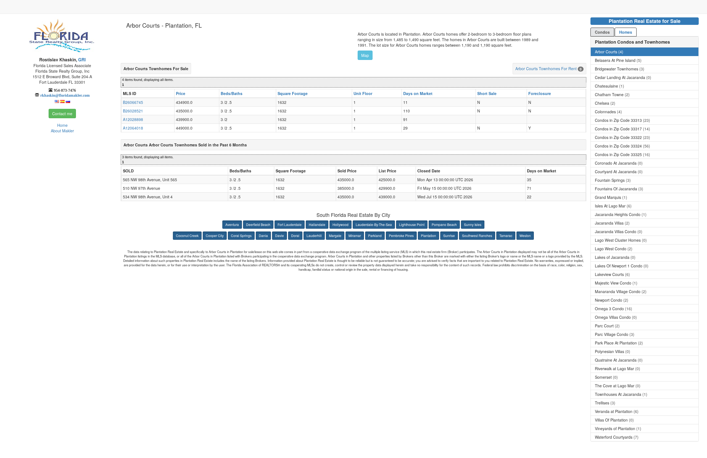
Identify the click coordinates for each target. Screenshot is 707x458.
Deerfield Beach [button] (258, 224)
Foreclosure (539, 93)
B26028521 (133, 111)
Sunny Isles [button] (472, 224)
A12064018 (133, 128)
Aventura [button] (232, 224)
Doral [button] (295, 235)
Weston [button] (525, 235)
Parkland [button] (375, 235)
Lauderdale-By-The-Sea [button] (374, 224)
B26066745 (133, 102)
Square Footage (293, 93)
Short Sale (487, 93)
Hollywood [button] (341, 224)
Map (365, 55)
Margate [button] (335, 235)
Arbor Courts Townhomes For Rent (546, 68)
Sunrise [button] (449, 235)
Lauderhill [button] (314, 235)
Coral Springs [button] (241, 235)
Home (62, 125)
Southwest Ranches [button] (477, 235)
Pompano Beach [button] (444, 224)
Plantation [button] (428, 235)
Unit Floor (363, 93)
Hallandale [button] (317, 224)
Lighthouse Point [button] (411, 224)
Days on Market (417, 93)
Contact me (62, 113)
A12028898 (133, 119)
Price (180, 93)
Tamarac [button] (505, 235)
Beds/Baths (231, 93)
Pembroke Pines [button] (401, 235)
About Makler (62, 130)
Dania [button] (263, 235)
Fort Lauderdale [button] (290, 224)
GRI (81, 60)
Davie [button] (279, 235)
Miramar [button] (355, 235)
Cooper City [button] (215, 235)
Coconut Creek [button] (187, 235)
